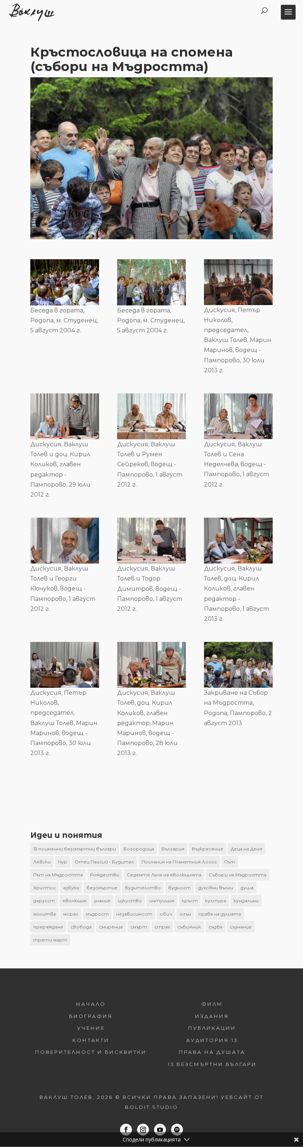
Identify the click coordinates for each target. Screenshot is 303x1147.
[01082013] (238, 541)
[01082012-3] (238, 416)
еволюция (74, 900)
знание (102, 900)
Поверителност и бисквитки (91, 1052)
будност (179, 887)
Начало (91, 1004)
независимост (134, 914)
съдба (215, 927)
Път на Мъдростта (58, 874)
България (172, 849)
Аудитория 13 (212, 1040)
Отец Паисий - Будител (104, 862)
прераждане (48, 927)
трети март (50, 940)
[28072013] (151, 665)
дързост (44, 900)
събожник (189, 927)
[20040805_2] (151, 282)
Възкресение (207, 849)
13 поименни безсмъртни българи (74, 849)
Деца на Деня (246, 849)
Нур (62, 862)
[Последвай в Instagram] (143, 1130)
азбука (71, 887)
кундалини (246, 900)
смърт (138, 927)
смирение (111, 927)
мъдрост (97, 914)
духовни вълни (215, 887)
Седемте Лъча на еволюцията (164, 874)
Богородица (138, 849)
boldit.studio (151, 1107)
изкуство (130, 900)
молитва (44, 914)
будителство (143, 887)
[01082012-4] (151, 416)
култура (215, 900)
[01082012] (151, 541)
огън (185, 914)
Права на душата (212, 1052)
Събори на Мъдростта (237, 874)
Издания (212, 1016)
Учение (91, 1028)
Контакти (90, 1040)
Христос (44, 887)
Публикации (212, 1028)
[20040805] (64, 282)
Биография (91, 1016)
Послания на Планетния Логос (179, 862)
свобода (81, 927)
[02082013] (238, 665)
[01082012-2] (64, 541)
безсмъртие (102, 887)
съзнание (241, 927)
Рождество (104, 874)
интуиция (161, 900)
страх (162, 927)
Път (229, 862)
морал (70, 914)
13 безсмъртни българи (212, 1064)
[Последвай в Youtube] (160, 1130)
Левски (42, 862)
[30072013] (238, 282)
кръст (190, 900)
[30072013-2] (64, 665)
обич (166, 914)
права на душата (219, 914)
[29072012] (64, 416)
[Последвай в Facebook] (126, 1130)
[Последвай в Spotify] (177, 1130)
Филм (212, 1004)
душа (247, 887)
